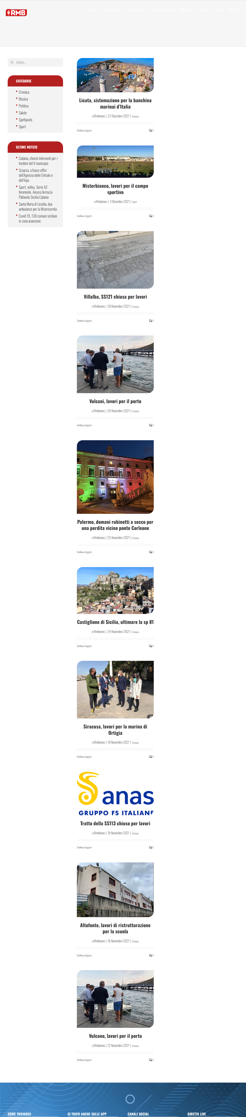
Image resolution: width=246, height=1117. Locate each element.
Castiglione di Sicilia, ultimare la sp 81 (115, 621)
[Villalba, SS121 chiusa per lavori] (115, 260)
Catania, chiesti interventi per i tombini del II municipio (38, 160)
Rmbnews (99, 115)
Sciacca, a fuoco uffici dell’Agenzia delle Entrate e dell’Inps (36, 175)
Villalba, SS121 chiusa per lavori (115, 296)
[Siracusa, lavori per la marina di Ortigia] (115, 689)
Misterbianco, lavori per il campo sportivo (115, 188)
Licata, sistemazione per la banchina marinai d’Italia (115, 103)
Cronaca (135, 116)
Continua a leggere (84, 130)
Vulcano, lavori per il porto (115, 1035)
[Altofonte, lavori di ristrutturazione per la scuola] (115, 889)
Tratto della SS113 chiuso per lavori (115, 823)
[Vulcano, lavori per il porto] (115, 999)
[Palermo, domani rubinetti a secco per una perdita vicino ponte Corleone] (115, 477)
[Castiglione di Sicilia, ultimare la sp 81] (115, 590)
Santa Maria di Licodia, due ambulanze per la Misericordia (38, 206)
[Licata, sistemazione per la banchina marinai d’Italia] (115, 75)
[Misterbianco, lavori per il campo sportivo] (115, 161)
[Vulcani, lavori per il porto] (115, 364)
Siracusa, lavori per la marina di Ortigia (115, 729)
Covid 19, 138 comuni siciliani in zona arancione (38, 218)
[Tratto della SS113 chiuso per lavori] (115, 793)
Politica (23, 105)
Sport (134, 202)
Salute (23, 112)
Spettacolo (25, 119)
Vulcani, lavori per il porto (115, 400)
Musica (23, 98)
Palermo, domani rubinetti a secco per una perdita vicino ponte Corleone (115, 525)
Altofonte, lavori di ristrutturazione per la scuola (115, 928)
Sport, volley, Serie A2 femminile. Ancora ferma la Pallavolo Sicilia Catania (35, 192)
